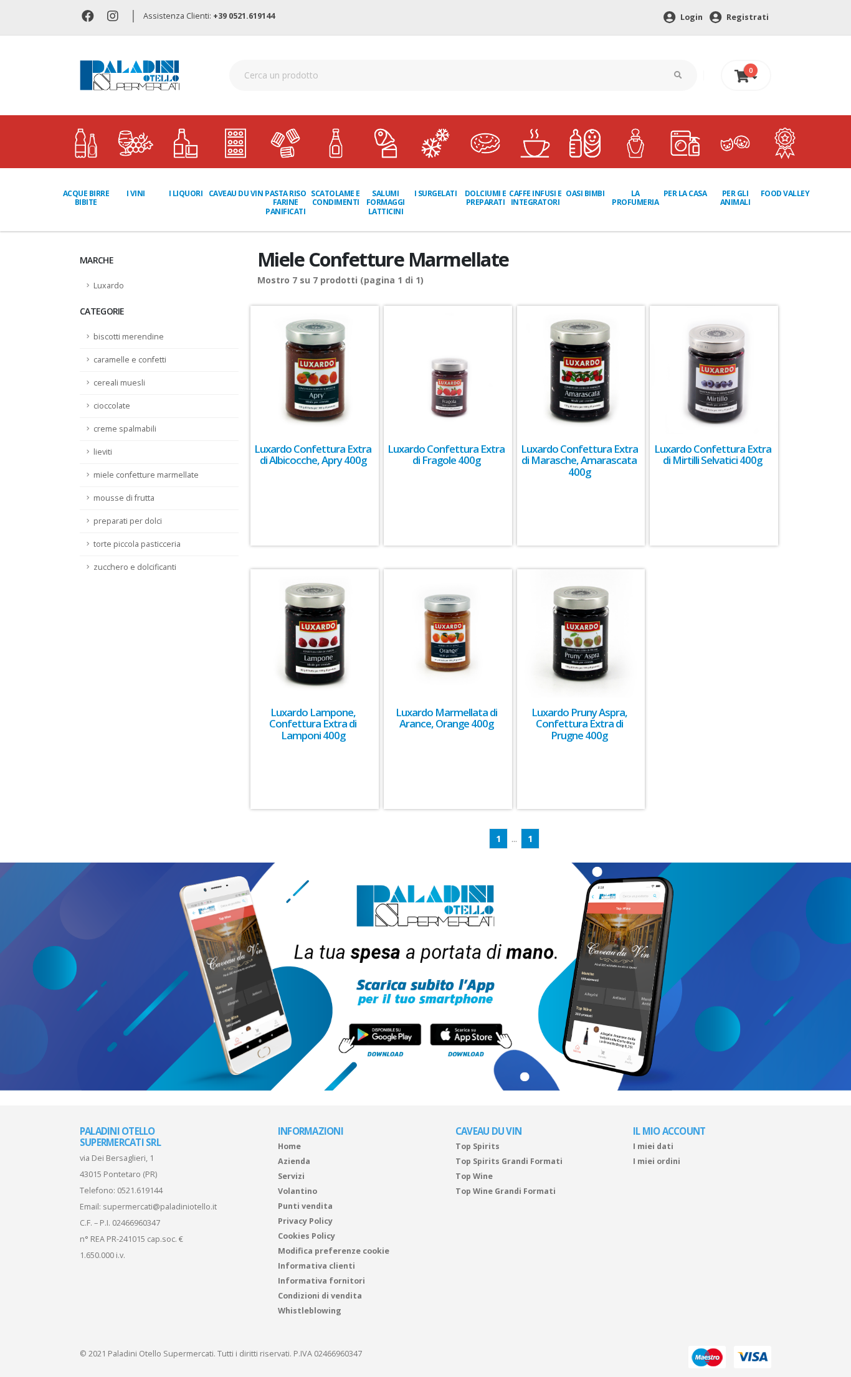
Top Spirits (477, 1146)
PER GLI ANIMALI (735, 197)
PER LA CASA (685, 193)
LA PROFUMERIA (635, 197)
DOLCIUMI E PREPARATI (485, 197)
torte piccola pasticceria (137, 544)
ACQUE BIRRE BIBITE (86, 197)
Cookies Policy (306, 1236)
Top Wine (474, 1176)
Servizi (291, 1176)
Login (690, 17)
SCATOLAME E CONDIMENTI (335, 197)
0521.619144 (140, 1190)
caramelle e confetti (129, 359)
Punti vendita (305, 1206)
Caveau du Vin (236, 193)
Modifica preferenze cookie (333, 1251)
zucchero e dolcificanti (134, 567)
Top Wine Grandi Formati (505, 1191)
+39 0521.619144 (244, 16)
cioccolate (111, 405)
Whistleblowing (309, 1310)
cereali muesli (119, 382)
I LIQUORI (186, 193)
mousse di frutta (124, 498)
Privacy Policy (305, 1221)
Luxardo (108, 285)
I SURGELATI (435, 193)
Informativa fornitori (321, 1280)
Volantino (297, 1191)
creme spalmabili (124, 429)
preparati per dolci (127, 521)
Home (289, 1146)
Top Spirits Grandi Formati (509, 1161)
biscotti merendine (128, 336)
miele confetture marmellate (146, 475)
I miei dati (653, 1146)
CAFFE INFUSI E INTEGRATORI (535, 197)
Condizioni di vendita (320, 1295)
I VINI (135, 193)
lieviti (102, 452)
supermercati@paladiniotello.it (160, 1206)
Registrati (747, 17)
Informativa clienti (316, 1266)
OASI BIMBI (585, 193)
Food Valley (785, 193)
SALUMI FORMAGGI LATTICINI (385, 202)
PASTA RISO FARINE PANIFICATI (285, 202)
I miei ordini (656, 1161)
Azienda (294, 1161)
